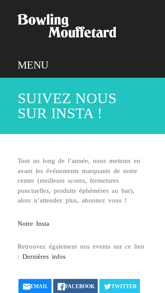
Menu (33, 65)
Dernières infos (44, 256)
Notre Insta (33, 223)
